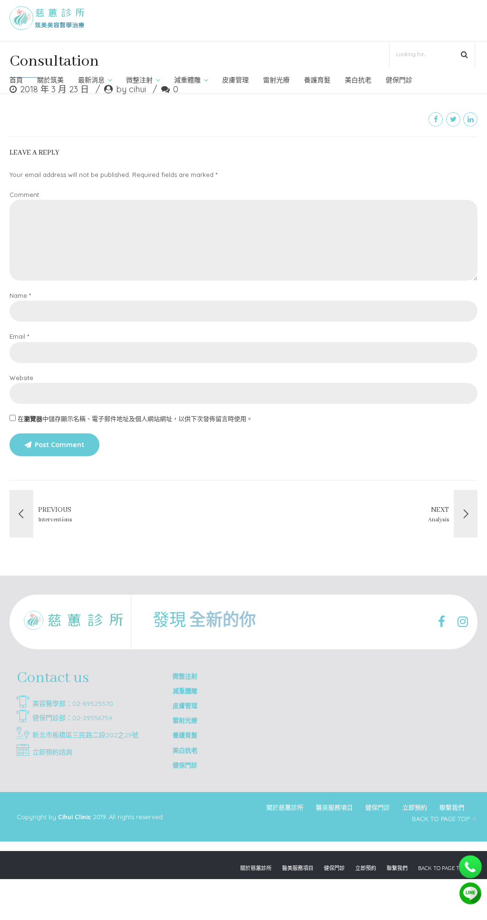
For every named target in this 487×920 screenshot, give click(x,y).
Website (21, 378)
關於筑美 (50, 80)
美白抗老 (358, 80)
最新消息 (91, 80)
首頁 (16, 80)
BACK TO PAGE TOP (440, 818)
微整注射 (139, 80)
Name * (20, 295)
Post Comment (59, 444)
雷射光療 (276, 80)
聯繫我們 (451, 807)
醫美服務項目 (334, 807)
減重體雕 (187, 80)
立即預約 (414, 807)
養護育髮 (317, 80)
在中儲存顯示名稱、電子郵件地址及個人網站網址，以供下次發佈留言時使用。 (135, 418)
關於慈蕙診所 (284, 807)
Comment (24, 194)
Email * (19, 336)
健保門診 (399, 80)
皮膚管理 (235, 80)
